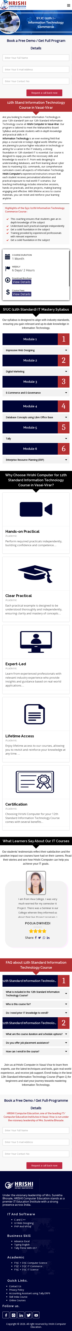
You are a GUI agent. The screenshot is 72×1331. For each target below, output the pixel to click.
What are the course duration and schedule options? (34, 1034)
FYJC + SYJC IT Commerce (28, 1266)
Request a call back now (44, 92)
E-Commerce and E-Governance (23, 392)
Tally (8, 438)
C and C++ (20, 1219)
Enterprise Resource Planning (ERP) (25, 459)
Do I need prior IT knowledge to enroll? (27, 1012)
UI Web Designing (23, 1223)
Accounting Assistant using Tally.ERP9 (29, 1293)
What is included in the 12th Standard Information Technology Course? (33, 993)
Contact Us (15, 1286)
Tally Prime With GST (25, 1248)
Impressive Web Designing (20, 350)
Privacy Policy (16, 1289)
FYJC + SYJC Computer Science (30, 1262)
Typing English (22, 1244)
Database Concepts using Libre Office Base (29, 417)
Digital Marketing (15, 371)
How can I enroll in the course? (22, 1051)
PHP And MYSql (22, 1226)
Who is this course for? (18, 1004)
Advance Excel (22, 1241)
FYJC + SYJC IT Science (26, 1269)
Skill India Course (18, 1296)
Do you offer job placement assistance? (27, 1042)
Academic (11, 536)
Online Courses (17, 1300)
